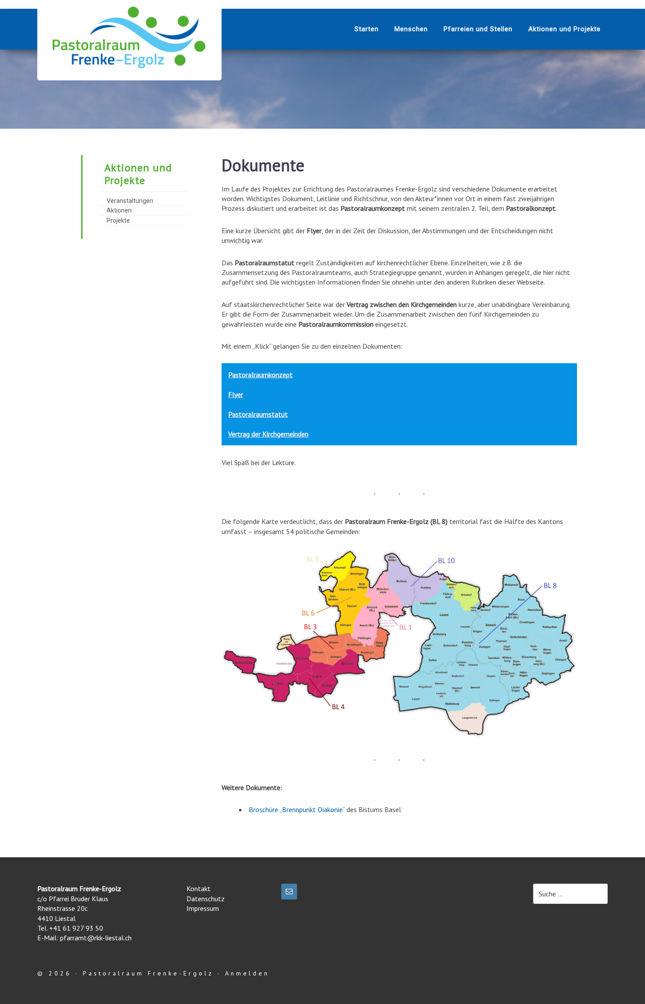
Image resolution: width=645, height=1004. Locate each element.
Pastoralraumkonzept (260, 374)
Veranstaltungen (130, 200)
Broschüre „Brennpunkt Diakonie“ (297, 809)
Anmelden (247, 973)
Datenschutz (205, 898)
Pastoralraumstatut (258, 414)
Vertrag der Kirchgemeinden (268, 434)
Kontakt (198, 888)
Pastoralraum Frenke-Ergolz (129, 37)
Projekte (118, 220)
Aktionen (119, 210)
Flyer (235, 394)
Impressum (202, 908)
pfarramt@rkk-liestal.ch (96, 937)
